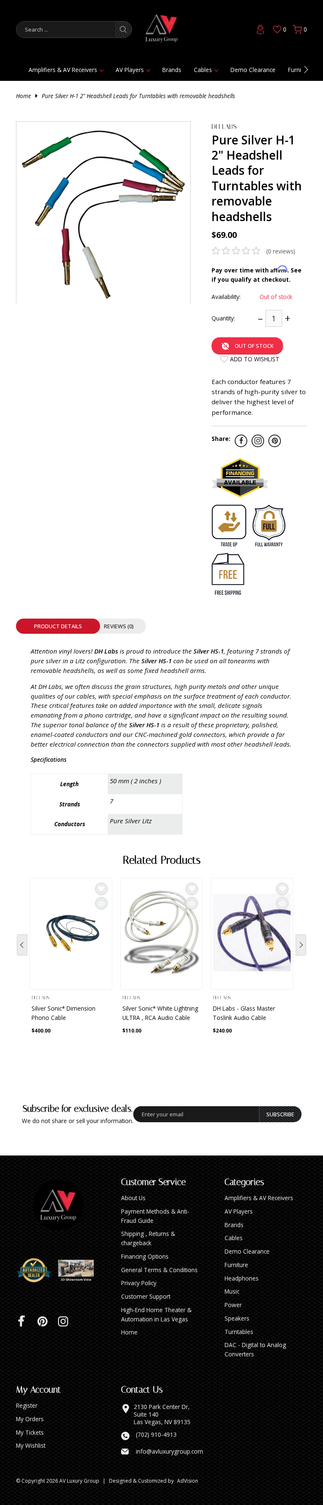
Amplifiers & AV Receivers (63, 70)
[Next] (301, 944)
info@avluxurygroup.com (169, 1451)
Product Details (58, 626)
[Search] (123, 29)
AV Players (130, 70)
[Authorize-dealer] (37, 1270)
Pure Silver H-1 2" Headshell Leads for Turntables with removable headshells (138, 96)
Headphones (242, 1278)
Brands (171, 70)
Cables (203, 70)
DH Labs (224, 127)
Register (26, 1405)
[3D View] (79, 1270)
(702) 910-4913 (156, 1434)
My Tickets (30, 1432)
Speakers (237, 1318)
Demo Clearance (252, 70)
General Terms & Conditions (159, 1270)
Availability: (226, 297)
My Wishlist (30, 1445)
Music (232, 1291)
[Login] (260, 29)
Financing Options (145, 1256)
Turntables (239, 1332)
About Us (133, 1198)
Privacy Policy (138, 1283)
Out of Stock (254, 346)
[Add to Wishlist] (101, 889)
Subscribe (280, 1114)
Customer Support (145, 1296)
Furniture (236, 1265)
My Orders (30, 1419)
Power (233, 1305)
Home (23, 96)
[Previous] (22, 944)
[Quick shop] (101, 903)
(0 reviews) (280, 251)
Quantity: (223, 318)
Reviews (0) (119, 626)
